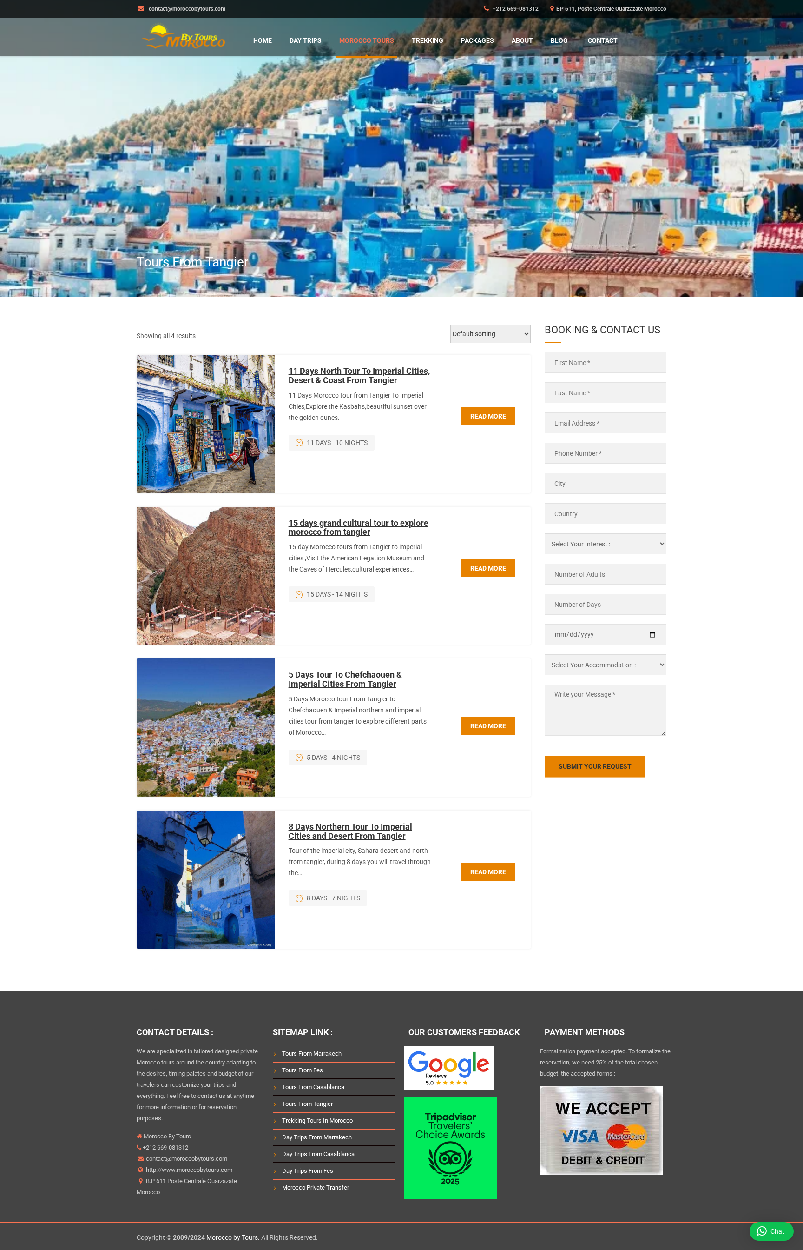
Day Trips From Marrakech (317, 1137)
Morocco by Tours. (233, 1237)
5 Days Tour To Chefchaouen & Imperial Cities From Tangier (345, 679)
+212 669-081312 (515, 9)
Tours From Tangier (307, 1103)
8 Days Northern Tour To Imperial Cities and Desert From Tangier (350, 831)
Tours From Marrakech (312, 1053)
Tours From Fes (302, 1070)
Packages (477, 40)
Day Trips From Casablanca (318, 1153)
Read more (488, 416)
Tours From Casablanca (313, 1087)
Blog (559, 40)
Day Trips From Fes (307, 1170)
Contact (603, 40)
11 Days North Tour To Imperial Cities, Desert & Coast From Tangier (359, 375)
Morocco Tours (366, 40)
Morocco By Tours (166, 1136)
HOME (262, 40)
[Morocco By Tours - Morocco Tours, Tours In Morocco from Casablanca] (183, 34)
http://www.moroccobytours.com (188, 1169)
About (522, 40)
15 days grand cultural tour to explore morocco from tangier (358, 527)
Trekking (427, 40)
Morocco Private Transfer (315, 1187)
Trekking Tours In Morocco (317, 1120)
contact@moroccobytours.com (186, 1158)
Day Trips (306, 40)
